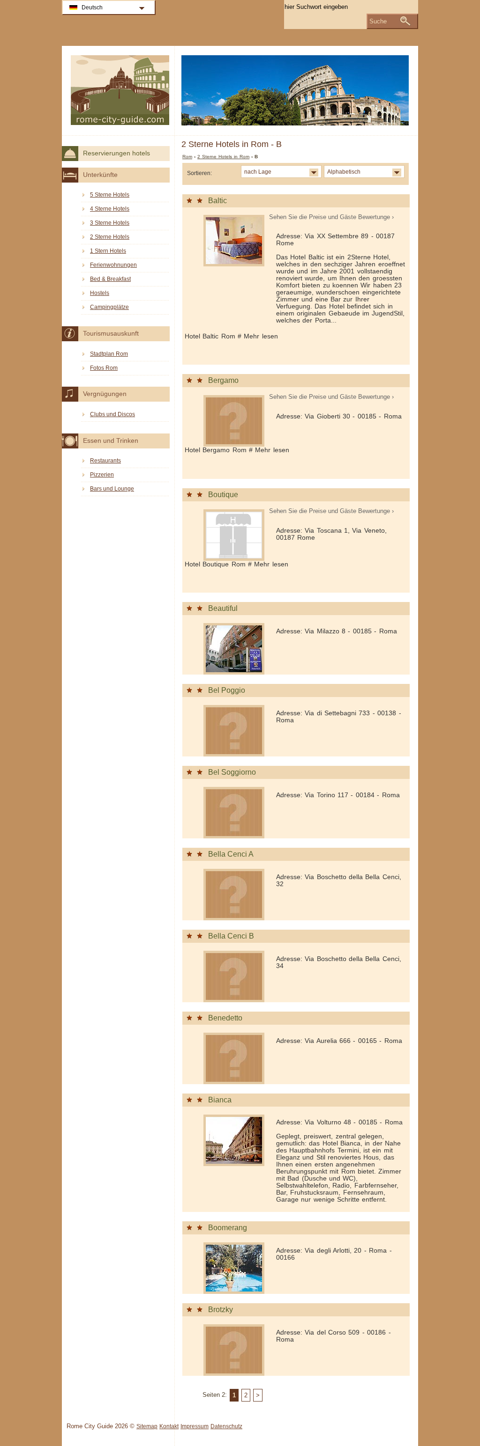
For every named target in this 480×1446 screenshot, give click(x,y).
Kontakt (169, 1426)
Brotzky (220, 1310)
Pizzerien (102, 474)
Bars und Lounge (112, 488)
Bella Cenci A (231, 854)
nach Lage (257, 172)
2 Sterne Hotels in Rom (223, 156)
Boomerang (227, 1228)
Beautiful (223, 608)
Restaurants (105, 460)
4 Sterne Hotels (109, 209)
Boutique (223, 495)
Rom (187, 156)
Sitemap (147, 1426)
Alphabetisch (343, 172)
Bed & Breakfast (110, 279)
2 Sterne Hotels (109, 237)
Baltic (217, 201)
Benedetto (225, 1018)
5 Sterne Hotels (109, 194)
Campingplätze (109, 307)
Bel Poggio (226, 690)
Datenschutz (226, 1426)
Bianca (220, 1100)
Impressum (194, 1426)
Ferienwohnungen (113, 265)
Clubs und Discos (112, 414)
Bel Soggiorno (232, 772)
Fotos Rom (104, 368)
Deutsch (92, 7)
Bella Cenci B (231, 936)
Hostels (99, 293)
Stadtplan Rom (109, 354)
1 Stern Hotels (108, 251)
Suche (378, 21)
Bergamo (223, 380)
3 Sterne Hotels (109, 223)
